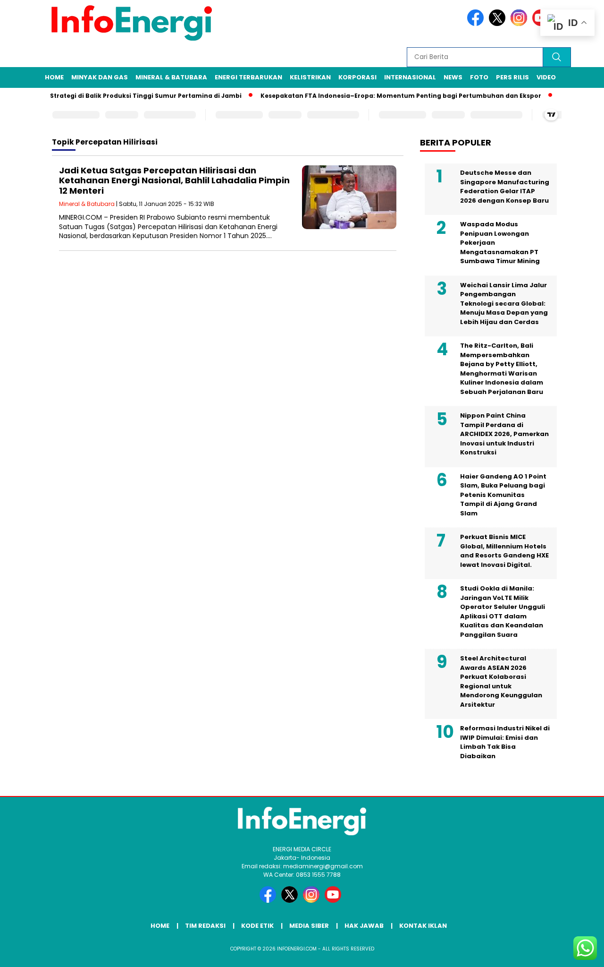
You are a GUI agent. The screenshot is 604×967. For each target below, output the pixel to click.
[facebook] (477, 23)
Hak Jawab (364, 925)
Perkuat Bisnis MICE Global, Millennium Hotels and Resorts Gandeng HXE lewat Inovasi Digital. (504, 550)
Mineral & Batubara (171, 77)
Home (54, 77)
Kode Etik (257, 925)
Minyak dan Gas (99, 77)
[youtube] (334, 900)
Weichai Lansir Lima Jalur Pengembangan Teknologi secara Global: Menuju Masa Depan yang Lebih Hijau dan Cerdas (504, 303)
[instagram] (520, 23)
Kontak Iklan (423, 925)
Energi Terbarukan (248, 77)
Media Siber (309, 925)
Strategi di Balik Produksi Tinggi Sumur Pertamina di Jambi (133, 96)
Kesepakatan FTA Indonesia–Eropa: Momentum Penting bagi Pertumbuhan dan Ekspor (388, 96)
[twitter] (499, 23)
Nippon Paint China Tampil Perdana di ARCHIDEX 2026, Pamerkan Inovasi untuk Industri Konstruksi (504, 434)
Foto (479, 77)
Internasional (410, 77)
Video (546, 77)
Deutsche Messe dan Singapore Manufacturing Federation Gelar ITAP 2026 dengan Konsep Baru (504, 186)
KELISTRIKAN (310, 77)
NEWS (453, 77)
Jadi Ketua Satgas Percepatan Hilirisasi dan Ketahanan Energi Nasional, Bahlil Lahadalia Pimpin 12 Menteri (174, 180)
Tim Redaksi (205, 925)
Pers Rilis (512, 77)
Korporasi (357, 77)
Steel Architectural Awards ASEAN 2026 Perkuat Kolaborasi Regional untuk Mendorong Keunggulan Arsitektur (501, 681)
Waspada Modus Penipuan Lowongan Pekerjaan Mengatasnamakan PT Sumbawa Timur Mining (500, 242)
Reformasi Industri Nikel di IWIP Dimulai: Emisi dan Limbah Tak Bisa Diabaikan (505, 742)
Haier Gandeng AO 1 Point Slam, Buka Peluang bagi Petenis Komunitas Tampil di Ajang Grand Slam (503, 495)
